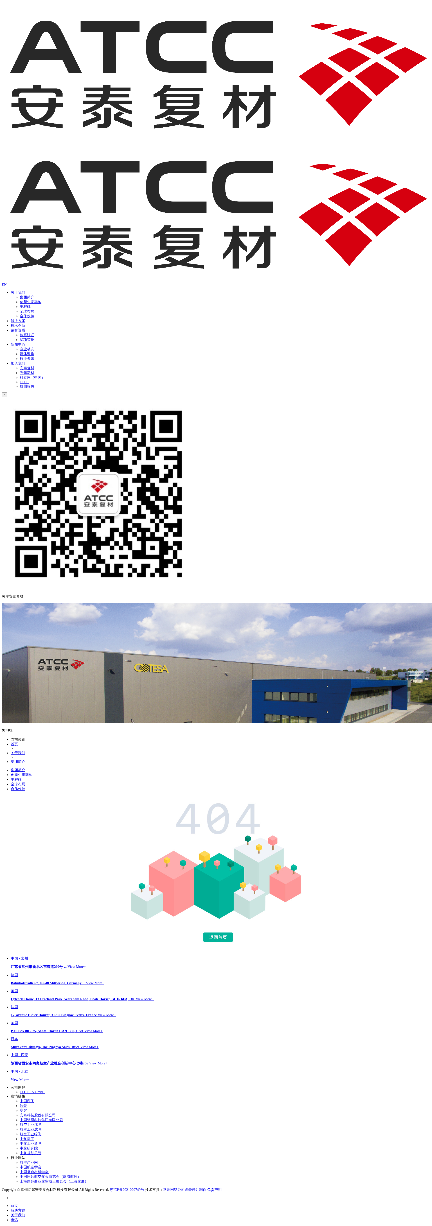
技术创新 (18, 325)
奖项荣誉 (27, 340)
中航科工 (27, 1139)
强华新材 (27, 373)
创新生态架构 (30, 302)
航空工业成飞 (30, 1129)
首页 (14, 744)
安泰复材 (27, 368)
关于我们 (18, 292)
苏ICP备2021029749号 (127, 1190)
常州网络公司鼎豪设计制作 (184, 1190)
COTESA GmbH (32, 1092)
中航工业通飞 (30, 1143)
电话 (14, 1220)
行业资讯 (27, 359)
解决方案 (18, 321)
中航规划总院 (30, 1153)
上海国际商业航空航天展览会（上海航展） (54, 1181)
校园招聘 (27, 386)
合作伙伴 (27, 316)
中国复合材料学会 (34, 1172)
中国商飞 (27, 1101)
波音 (23, 1106)
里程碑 (25, 307)
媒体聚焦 (27, 354)
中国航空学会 (30, 1167)
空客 (23, 1110)
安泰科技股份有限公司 (38, 1115)
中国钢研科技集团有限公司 (41, 1120)
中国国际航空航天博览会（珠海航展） (50, 1177)
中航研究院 (29, 1148)
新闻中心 (18, 344)
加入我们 (18, 363)
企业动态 (27, 349)
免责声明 (214, 1190)
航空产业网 (29, 1162)
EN (4, 284)
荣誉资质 (18, 330)
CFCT (24, 382)
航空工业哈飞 (30, 1134)
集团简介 (27, 297)
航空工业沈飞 (30, 1125)
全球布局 (27, 311)
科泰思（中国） (32, 377)
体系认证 (27, 335)
